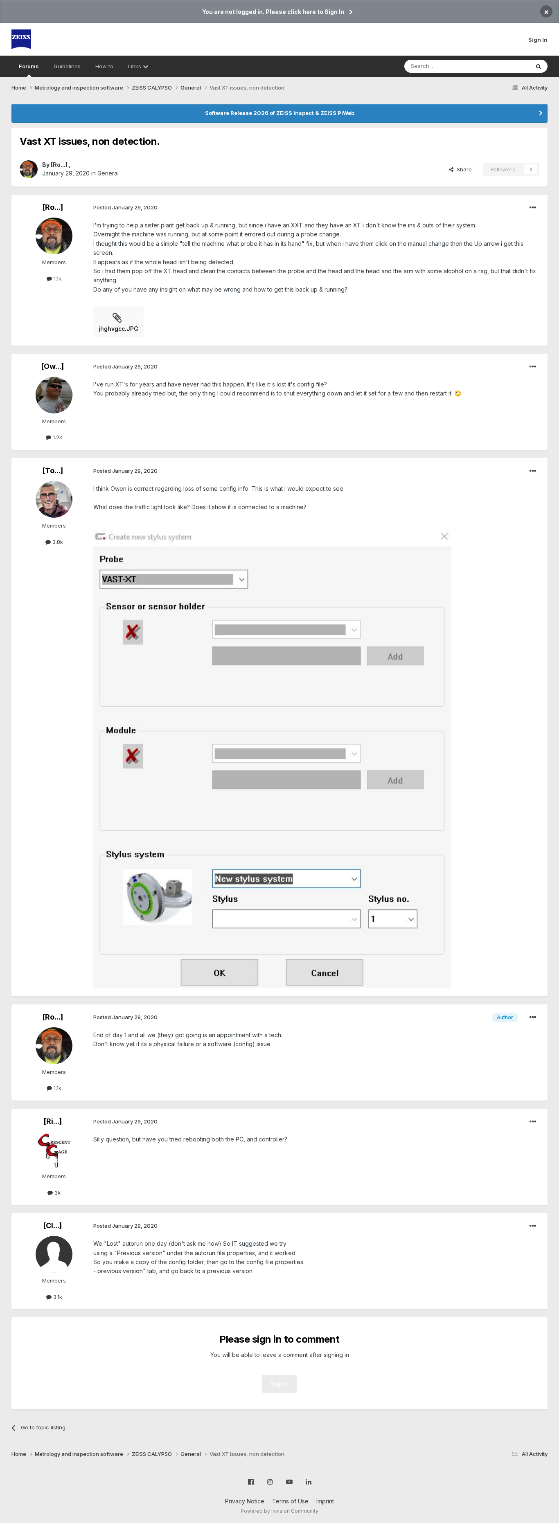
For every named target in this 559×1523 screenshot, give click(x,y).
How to (104, 66)
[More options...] (533, 208)
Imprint (325, 1501)
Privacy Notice (244, 1501)
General (108, 173)
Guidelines (67, 66)
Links (135, 66)
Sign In (538, 39)
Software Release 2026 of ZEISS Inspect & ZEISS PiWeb (279, 113)
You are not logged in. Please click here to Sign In (273, 11)
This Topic (505, 66)
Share (462, 169)
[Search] (539, 66)
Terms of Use (290, 1501)
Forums (29, 66)
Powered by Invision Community (279, 1511)
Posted (125, 207)
